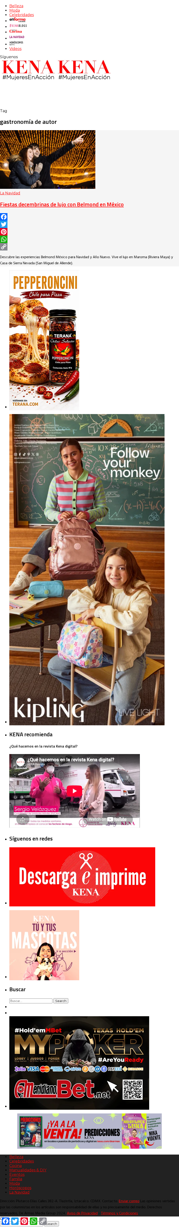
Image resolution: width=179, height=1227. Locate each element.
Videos (15, 49)
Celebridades (21, 15)
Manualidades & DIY (27, 1170)
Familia (15, 1179)
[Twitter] (89, 224)
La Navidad (10, 193)
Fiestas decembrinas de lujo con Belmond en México (62, 204)
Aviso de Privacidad (82, 1213)
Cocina (15, 1165)
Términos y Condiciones (119, 1213)
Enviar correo (129, 1201)
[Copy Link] (89, 246)
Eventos (16, 1174)
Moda (14, 10)
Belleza (16, 6)
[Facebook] (89, 217)
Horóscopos (20, 1188)
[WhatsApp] (89, 239)
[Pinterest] (89, 232)
